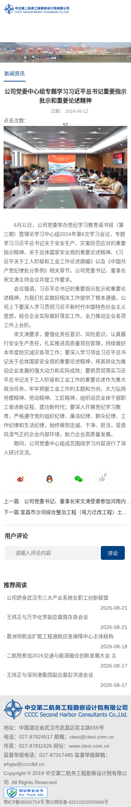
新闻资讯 (14, 73)
